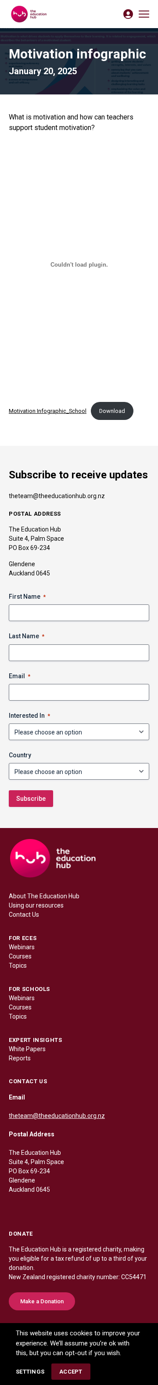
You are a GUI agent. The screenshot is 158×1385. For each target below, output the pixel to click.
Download (112, 411)
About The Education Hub (44, 896)
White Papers (27, 1048)
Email (19, 676)
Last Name (26, 636)
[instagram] (51, 1208)
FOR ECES (22, 938)
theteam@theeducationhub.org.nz (57, 495)
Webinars (22, 947)
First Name (27, 596)
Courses (20, 956)
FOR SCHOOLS (29, 989)
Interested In (29, 715)
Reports (20, 1058)
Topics (18, 965)
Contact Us (24, 914)
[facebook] (16, 1208)
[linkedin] (33, 1208)
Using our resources (36, 905)
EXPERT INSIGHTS (35, 1040)
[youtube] (68, 1208)
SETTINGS (30, 1371)
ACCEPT (71, 1371)
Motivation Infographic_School (47, 411)
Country (20, 755)
